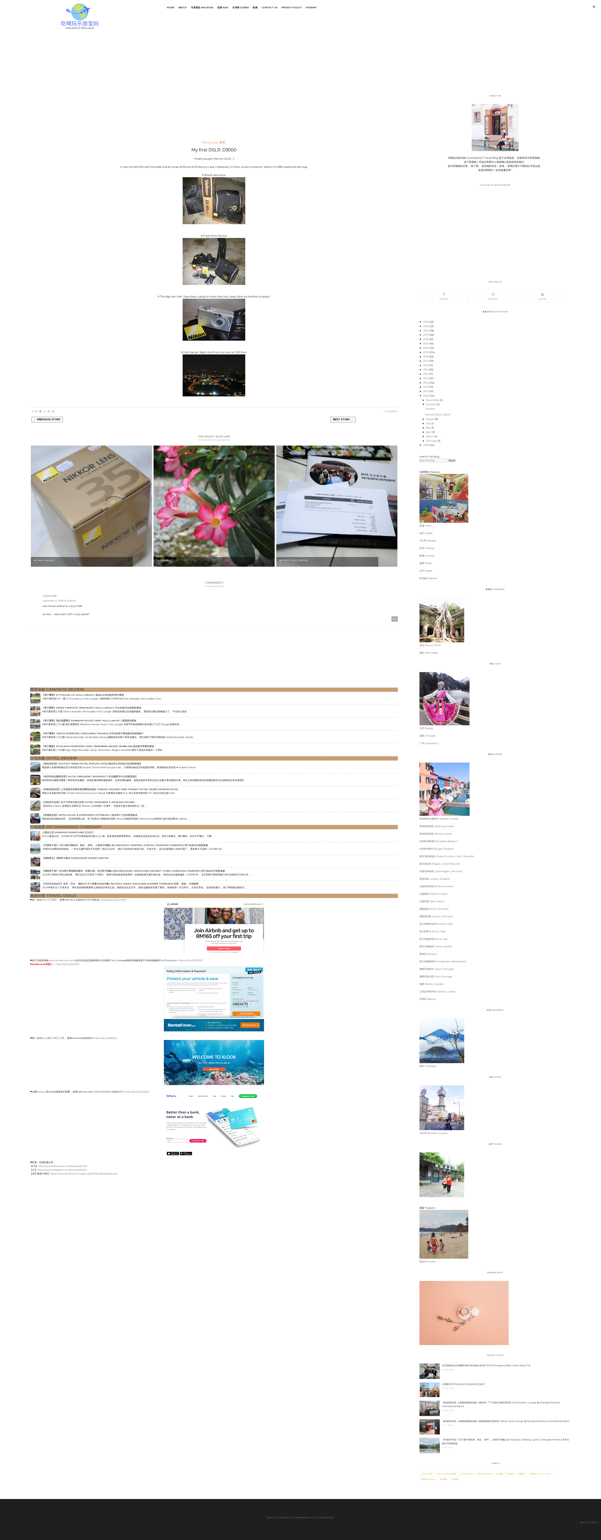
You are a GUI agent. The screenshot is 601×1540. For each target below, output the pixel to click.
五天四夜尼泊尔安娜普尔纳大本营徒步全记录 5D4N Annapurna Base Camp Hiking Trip (486, 1365)
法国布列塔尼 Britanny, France (436, 886)
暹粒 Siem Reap (428, 652)
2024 (426, 330)
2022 (426, 339)
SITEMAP (311, 7)
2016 (426, 365)
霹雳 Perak (425, 563)
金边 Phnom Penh (430, 645)
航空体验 (443, 1479)
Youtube (542, 299)
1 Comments (391, 411)
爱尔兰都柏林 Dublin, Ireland (435, 946)
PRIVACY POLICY (291, 7)
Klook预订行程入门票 (52, 1038)
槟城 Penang (426, 555)
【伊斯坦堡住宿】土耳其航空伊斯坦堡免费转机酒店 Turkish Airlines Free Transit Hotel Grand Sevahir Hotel (110, 789)
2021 (426, 343)
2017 (426, 360)
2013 (426, 378)
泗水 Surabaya (427, 1066)
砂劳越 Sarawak (428, 578)
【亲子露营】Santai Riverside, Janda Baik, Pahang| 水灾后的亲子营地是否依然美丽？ (93, 733)
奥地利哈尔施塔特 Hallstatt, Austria (438, 818)
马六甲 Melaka (427, 540)
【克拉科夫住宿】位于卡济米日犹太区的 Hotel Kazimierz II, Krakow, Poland (88, 802)
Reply (394, 619)
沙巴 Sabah (425, 570)
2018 (426, 356)
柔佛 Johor (425, 525)
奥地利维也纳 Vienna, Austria (435, 833)
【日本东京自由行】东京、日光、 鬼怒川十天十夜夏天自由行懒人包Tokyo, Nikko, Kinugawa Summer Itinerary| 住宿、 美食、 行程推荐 (120, 883)
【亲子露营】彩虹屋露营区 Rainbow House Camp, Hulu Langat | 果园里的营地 (89, 720)
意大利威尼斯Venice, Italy (433, 938)
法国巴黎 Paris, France (431, 901)
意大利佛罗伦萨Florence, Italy (436, 923)
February (431, 440)
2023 (426, 334)
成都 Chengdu (427, 735)
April (429, 432)
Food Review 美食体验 (446, 1474)
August (430, 419)
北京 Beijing (426, 728)
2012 (426, 382)
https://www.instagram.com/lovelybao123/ (62, 1169)
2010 (426, 391)
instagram (493, 299)
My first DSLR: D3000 (437, 414)
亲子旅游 (499, 1474)
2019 (426, 352)
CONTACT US (269, 7)
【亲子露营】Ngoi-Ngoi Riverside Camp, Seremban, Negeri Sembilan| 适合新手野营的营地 (98, 746)
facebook (443, 299)
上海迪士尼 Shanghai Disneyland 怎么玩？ (68, 832)
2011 (426, 386)
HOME (170, 7)
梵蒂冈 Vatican (427, 999)
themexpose (300, 1517)
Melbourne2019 (484, 1474)
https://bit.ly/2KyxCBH (114, 899)
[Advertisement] (42, 90)
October (431, 404)
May (428, 427)
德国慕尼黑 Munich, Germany (436, 916)
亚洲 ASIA (222, 7)
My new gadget (44, 560)
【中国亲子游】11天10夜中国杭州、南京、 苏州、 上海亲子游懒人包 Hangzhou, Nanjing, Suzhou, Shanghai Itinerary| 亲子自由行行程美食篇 (125, 845)
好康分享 (510, 1474)
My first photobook (293, 560)
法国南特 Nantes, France (433, 893)
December (433, 400)
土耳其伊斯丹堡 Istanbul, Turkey (437, 991)
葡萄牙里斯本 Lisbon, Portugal (436, 968)
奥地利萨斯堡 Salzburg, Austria (436, 826)
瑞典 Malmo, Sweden (431, 984)
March (430, 436)
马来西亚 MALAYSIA (202, 7)
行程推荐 (454, 1479)
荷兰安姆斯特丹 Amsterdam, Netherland (442, 961)
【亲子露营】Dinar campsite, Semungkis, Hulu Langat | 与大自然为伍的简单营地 (91, 707)
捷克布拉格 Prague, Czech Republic (439, 863)
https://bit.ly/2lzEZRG (190, 960)
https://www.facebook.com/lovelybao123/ (62, 1166)
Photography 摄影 (214, 142)
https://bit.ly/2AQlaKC (137, 1091)
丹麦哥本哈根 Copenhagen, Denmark (440, 871)
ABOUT (182, 7)
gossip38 (50, 596)
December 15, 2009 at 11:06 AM (59, 600)
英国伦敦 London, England (434, 878)
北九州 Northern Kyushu (433, 1133)
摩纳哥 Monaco (428, 953)
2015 (426, 369)
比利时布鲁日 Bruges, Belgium (436, 848)
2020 (426, 347)
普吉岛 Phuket (427, 1261)
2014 (426, 373)
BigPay (41, 1091)
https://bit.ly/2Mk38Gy (106, 1038)
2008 (426, 445)
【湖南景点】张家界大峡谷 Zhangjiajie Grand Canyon (75, 857)
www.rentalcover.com (62, 960)
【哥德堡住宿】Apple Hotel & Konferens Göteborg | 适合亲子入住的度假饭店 (89, 814)
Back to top (588, 1522)
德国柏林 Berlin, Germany (434, 908)
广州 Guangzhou (429, 743)
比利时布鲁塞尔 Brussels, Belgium (438, 841)
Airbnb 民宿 (426, 1474)
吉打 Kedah (426, 533)
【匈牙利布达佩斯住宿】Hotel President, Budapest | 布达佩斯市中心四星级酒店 (89, 776)
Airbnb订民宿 (49, 899)
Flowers (163, 560)
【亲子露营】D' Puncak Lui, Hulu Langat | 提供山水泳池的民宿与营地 (83, 694)
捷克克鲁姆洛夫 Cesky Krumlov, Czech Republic (446, 856)
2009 (426, 395)
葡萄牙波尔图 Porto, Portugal (435, 976)
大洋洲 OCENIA (240, 7)
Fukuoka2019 (466, 1474)
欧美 (255, 7)
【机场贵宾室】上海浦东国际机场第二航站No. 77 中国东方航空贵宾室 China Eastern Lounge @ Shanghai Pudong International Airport (501, 1404)
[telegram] (40, 411)
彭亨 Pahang (426, 548)
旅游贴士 (521, 1474)
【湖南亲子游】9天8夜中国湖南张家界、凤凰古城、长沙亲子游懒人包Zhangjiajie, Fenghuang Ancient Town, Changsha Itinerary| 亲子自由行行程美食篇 (133, 870)
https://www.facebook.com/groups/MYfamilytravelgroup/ (83, 1173)
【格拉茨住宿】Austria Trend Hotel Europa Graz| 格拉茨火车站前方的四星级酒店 (91, 763)
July (428, 423)
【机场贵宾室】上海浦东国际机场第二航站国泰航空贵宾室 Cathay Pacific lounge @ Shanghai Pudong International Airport (505, 1421)
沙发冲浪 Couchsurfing (540, 1474)
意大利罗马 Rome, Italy (432, 931)
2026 (426, 321)
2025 (426, 326)
